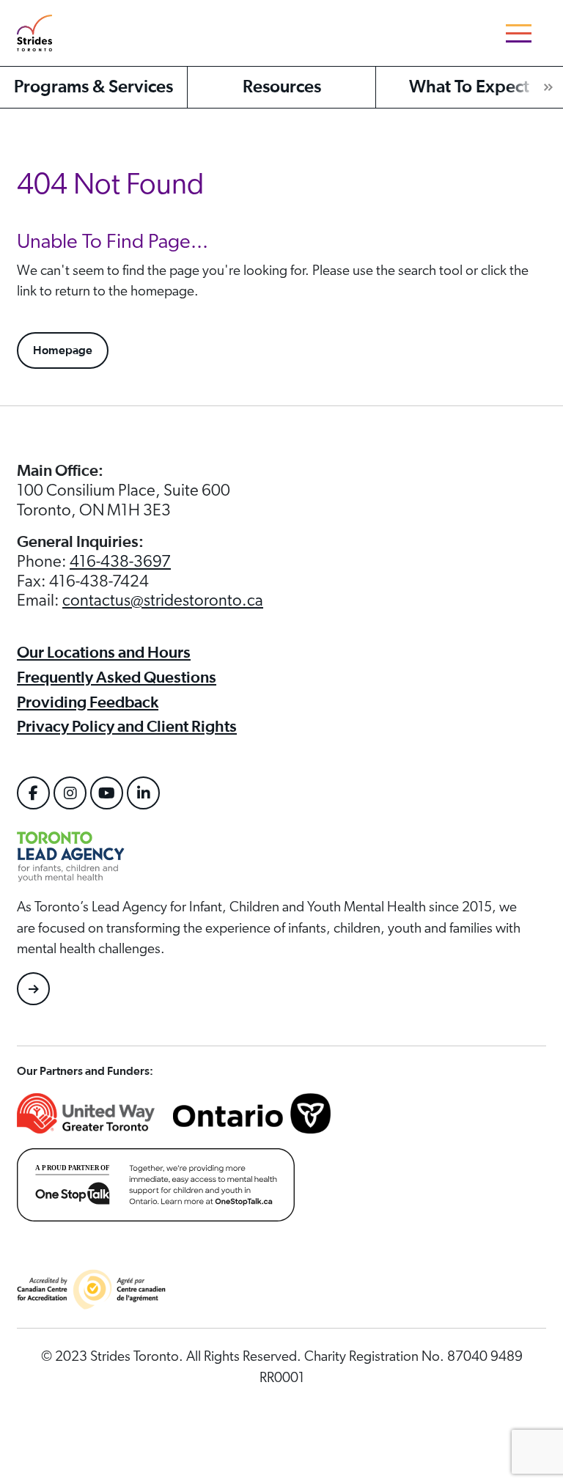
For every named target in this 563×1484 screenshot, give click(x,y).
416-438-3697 (120, 562)
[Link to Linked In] (143, 792)
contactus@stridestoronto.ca (162, 600)
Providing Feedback (87, 702)
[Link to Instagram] (70, 792)
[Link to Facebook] (33, 792)
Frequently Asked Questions (116, 677)
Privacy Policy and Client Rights (127, 727)
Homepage (62, 350)
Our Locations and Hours (104, 652)
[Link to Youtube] (106, 792)
